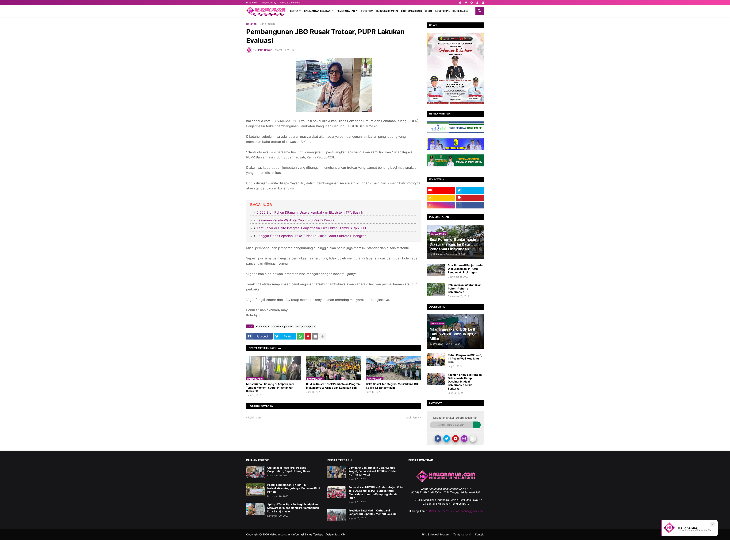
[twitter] (466, 2)
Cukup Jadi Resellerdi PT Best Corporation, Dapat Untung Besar (288, 469)
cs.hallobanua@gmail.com (467, 511)
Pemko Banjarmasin (282, 326)
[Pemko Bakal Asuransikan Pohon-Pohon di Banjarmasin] (436, 289)
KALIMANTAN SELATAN (317, 11)
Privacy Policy (268, 2)
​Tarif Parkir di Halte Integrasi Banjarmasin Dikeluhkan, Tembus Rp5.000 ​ (312, 228)
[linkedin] (483, 2)
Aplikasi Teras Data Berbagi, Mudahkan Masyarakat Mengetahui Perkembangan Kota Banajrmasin (293, 508)
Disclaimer (251, 2)
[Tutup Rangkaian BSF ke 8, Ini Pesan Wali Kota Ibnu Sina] (436, 359)
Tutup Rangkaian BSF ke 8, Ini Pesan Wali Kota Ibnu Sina (465, 358)
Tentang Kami (462, 534)
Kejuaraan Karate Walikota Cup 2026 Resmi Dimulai (296, 220)
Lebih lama (412, 417)
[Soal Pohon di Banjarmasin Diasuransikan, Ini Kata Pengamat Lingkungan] (436, 270)
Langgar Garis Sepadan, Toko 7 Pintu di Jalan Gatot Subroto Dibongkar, (312, 236)
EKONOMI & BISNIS (411, 11)
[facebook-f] (470, 205)
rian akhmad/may (305, 326)
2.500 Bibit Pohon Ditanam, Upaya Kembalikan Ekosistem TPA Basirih (310, 212)
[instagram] (472, 2)
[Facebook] (438, 438)
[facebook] (460, 2)
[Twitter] (446, 438)
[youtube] (441, 190)
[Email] (315, 336)
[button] (479, 11)
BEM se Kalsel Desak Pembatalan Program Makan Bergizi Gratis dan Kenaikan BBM (333, 385)
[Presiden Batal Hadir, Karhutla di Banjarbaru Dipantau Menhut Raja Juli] (336, 515)
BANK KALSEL (460, 11)
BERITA (294, 11)
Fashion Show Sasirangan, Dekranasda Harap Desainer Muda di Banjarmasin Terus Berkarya (465, 381)
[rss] (441, 198)
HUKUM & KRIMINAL (387, 11)
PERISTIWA (367, 11)
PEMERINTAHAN (346, 11)
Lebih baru (255, 417)
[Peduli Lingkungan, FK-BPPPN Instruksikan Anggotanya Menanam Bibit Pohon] (255, 489)
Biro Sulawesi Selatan (435, 534)
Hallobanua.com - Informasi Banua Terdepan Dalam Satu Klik (307, 534)
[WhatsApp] (300, 336)
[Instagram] (464, 438)
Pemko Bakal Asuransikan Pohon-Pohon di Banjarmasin (465, 288)
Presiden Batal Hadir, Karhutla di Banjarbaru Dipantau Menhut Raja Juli (372, 512)
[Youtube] (455, 438)
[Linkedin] (473, 438)
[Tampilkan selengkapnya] (322, 336)
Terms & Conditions (290, 2)
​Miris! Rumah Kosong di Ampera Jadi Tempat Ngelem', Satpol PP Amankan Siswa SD (270, 387)
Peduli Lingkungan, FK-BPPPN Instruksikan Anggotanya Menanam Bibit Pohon (293, 488)
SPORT (428, 11)
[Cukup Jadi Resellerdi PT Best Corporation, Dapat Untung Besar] (255, 472)
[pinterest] (477, 2)
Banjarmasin (267, 23)
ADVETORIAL (442, 11)
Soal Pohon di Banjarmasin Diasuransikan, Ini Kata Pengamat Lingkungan (465, 269)
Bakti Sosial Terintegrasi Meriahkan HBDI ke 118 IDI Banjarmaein (392, 385)
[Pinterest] (308, 336)
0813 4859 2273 (438, 511)
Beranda (251, 23)
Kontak (479, 534)
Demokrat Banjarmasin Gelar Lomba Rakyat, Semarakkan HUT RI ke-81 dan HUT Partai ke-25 (372, 471)
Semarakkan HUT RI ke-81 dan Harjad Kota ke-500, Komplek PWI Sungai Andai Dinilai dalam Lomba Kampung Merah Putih (375, 492)
